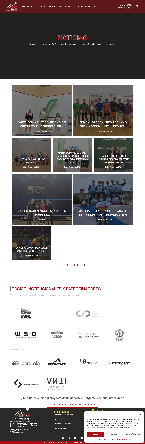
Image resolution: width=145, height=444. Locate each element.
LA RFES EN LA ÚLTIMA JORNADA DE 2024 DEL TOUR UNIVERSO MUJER (113, 159)
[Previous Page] (56, 265)
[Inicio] (11, 4)
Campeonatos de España (64, 142)
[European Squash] (56, 314)
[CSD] (88, 314)
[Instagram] (76, 438)
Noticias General (63, 89)
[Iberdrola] (25, 363)
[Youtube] (82, 438)
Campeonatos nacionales (27, 89)
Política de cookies (103, 439)
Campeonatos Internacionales (41, 177)
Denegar (114, 434)
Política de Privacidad (116, 439)
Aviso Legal (128, 439)
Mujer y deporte (47, 89)
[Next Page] (89, 265)
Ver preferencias (133, 434)
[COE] (119, 314)
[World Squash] (25, 314)
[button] (140, 414)
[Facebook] (63, 438)
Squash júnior (20, 147)
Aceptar (95, 434)
